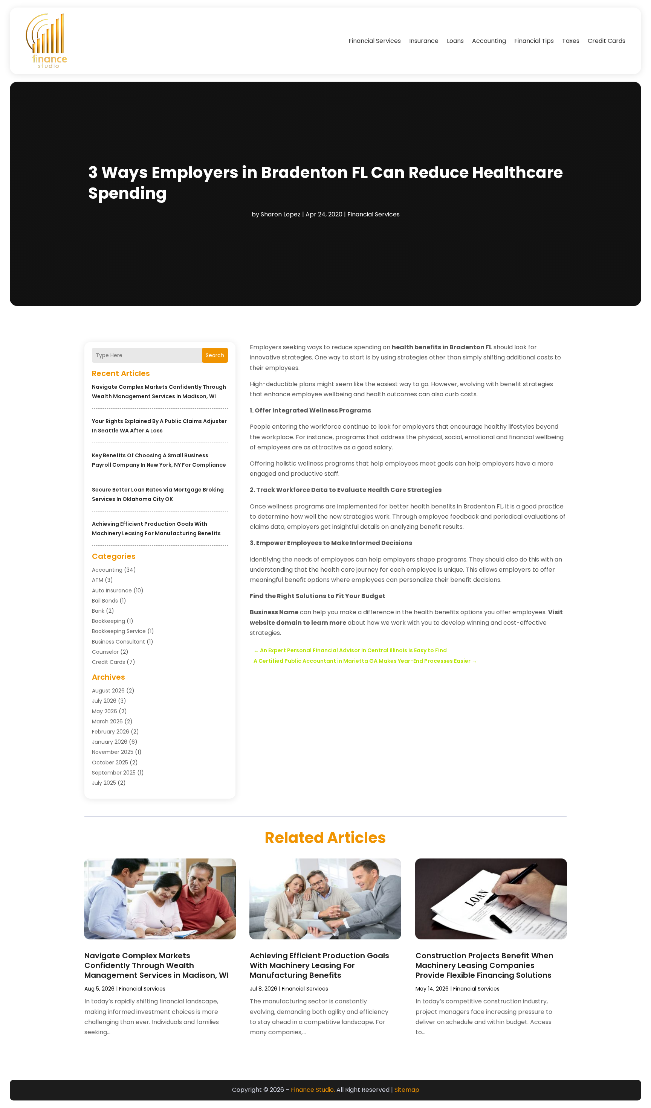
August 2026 (108, 690)
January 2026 (109, 742)
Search (215, 355)
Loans (455, 41)
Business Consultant (118, 641)
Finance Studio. (313, 1089)
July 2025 (104, 783)
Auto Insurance (112, 590)
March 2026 (107, 721)
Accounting (489, 41)
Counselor (105, 652)
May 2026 (104, 711)
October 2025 (110, 762)
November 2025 (112, 752)
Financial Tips (534, 41)
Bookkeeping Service (119, 631)
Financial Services (374, 41)
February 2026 (110, 731)
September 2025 (114, 772)
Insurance (424, 41)
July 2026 (104, 701)
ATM (97, 580)
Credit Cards (606, 41)
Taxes (570, 41)
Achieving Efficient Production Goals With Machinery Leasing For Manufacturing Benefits (319, 965)
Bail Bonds (105, 600)
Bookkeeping (108, 621)
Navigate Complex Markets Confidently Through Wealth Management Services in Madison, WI (156, 965)
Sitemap (406, 1089)
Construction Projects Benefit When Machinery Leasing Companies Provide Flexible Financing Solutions (484, 965)
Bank (98, 611)
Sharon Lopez (281, 214)
